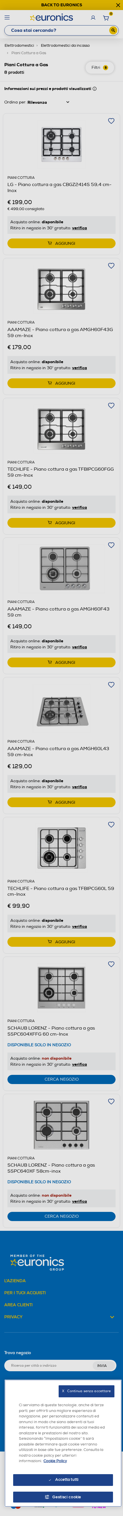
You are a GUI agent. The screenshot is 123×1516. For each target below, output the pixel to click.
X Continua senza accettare (86, 1391)
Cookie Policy (55, 1461)
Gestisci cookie (66, 1497)
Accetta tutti (66, 1479)
